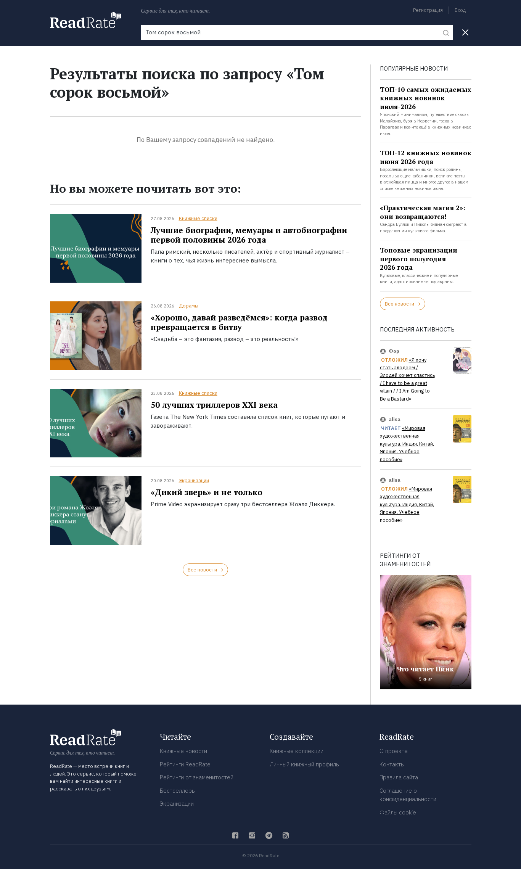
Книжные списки (198, 218)
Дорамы (188, 306)
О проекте (393, 751)
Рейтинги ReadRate (185, 764)
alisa (394, 419)
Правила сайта (398, 777)
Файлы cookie (397, 812)
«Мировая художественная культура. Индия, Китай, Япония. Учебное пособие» (407, 444)
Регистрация (428, 10)
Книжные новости (183, 751)
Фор (394, 351)
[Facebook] (235, 835)
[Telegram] (269, 835)
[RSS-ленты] (286, 835)
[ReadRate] (85, 20)
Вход (460, 10)
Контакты (392, 764)
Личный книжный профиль (304, 764)
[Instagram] (252, 835)
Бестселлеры (178, 790)
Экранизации (194, 480)
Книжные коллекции (296, 751)
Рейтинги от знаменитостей (196, 777)
